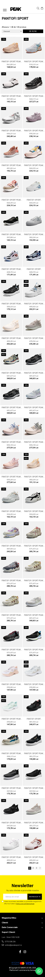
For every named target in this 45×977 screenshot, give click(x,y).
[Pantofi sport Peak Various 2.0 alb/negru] (11, 255)
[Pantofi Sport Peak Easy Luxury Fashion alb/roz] (34, 48)
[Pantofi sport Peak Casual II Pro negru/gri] (11, 636)
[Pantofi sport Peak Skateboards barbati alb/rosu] (34, 844)
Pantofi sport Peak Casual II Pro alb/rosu (33, 546)
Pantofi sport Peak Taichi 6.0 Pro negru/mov (33, 650)
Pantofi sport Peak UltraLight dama (11, 200)
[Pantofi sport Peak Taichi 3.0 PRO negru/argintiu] (34, 82)
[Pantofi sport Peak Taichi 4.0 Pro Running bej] (11, 359)
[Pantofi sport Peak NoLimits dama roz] (34, 809)
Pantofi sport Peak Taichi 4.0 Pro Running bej (11, 373)
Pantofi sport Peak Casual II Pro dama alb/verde (33, 580)
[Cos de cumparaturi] (42, 8)
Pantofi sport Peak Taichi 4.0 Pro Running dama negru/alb (11, 407)
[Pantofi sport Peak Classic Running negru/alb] (34, 774)
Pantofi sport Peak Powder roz (33, 338)
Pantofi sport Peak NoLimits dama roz (33, 823)
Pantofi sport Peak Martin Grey (33, 131)
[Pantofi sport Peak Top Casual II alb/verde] (34, 221)
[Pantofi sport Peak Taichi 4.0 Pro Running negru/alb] (34, 359)
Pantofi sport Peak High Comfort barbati (11, 753)
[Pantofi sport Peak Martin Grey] (34, 117)
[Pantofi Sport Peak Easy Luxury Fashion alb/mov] (11, 532)
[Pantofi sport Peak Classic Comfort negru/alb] (11, 774)
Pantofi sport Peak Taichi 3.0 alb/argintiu (11, 131)
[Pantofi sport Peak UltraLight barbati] (34, 152)
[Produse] (4, 9)
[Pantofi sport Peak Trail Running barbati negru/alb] (11, 290)
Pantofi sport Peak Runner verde (11, 719)
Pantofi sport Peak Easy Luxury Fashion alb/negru (34, 511)
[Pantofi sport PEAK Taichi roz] (11, 152)
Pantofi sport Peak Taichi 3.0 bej (11, 338)
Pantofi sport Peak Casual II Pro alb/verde (11, 615)
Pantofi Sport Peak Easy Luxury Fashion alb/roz (34, 61)
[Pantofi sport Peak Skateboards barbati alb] (11, 844)
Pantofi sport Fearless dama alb (33, 200)
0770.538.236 (9, 942)
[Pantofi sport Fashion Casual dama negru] (34, 705)
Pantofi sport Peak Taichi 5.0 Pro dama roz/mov (11, 477)
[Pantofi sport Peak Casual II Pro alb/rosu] (34, 532)
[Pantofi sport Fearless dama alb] (34, 186)
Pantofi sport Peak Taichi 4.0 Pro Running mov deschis (34, 407)
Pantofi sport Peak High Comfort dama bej (33, 477)
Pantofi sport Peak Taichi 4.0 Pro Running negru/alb (34, 373)
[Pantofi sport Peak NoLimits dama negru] (34, 740)
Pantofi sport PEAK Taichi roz (11, 165)
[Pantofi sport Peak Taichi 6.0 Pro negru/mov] (34, 636)
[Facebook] (20, 952)
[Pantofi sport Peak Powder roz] (34, 325)
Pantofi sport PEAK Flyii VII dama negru (11, 234)
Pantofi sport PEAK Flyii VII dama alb (11, 96)
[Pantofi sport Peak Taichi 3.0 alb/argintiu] (11, 117)
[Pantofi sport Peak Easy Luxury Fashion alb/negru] (34, 498)
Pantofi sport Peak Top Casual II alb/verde (33, 234)
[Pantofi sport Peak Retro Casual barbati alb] (34, 290)
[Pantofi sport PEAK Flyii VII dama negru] (11, 221)
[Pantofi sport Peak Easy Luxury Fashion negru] (11, 809)
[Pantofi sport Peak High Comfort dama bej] (34, 463)
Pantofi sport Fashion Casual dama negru (33, 719)
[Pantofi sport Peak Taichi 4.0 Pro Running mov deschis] (34, 394)
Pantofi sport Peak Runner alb (33, 684)
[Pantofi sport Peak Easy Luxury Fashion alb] (11, 498)
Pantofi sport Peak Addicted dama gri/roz (11, 61)
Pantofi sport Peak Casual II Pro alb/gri (11, 580)
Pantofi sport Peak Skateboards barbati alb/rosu (33, 857)
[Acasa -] (16, 9)
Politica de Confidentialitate (25, 904)
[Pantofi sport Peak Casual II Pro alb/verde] (11, 602)
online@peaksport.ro (13, 945)
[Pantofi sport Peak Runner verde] (11, 705)
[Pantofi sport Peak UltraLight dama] (11, 186)
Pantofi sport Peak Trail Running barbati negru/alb (11, 304)
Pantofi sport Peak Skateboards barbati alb (11, 857)
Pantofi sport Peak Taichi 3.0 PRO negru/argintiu (33, 96)
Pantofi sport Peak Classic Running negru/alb (33, 788)
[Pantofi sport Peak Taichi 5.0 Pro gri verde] (34, 429)
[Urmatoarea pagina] (39, 868)
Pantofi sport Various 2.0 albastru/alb (34, 269)
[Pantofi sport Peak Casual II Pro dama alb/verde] (34, 567)
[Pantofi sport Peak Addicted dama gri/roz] (11, 48)
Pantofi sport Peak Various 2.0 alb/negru (11, 269)
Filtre (34, 31)
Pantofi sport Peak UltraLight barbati (33, 165)
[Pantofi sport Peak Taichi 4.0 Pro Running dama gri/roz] (34, 602)
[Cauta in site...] (38, 8)
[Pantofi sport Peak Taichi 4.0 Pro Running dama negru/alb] (11, 394)
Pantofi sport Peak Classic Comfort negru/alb (11, 788)
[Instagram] (25, 952)
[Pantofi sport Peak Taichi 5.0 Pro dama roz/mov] (11, 463)
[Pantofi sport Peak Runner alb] (34, 671)
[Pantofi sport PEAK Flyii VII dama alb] (11, 82)
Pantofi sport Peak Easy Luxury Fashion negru (11, 823)
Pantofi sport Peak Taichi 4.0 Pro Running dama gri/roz (34, 615)
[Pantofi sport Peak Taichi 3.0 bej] (11, 325)
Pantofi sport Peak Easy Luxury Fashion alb (11, 511)
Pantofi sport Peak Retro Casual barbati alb (33, 304)
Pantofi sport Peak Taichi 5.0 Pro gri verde (33, 442)
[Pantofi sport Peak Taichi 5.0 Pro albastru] (11, 429)
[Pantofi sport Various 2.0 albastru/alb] (34, 255)
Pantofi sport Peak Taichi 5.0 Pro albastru (11, 442)
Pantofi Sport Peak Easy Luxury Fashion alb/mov (11, 546)
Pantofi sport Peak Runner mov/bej (11, 684)
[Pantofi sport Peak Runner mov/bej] (11, 671)
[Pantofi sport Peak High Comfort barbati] (11, 740)
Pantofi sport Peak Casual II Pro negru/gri (11, 650)
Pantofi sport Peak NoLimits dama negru (33, 753)
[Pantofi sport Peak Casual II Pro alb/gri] (11, 567)
